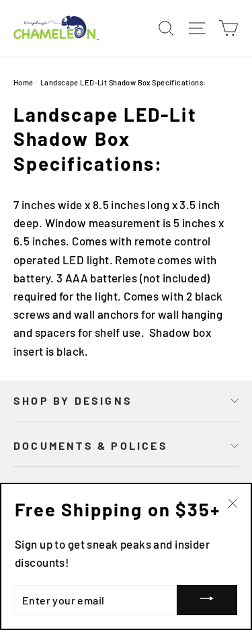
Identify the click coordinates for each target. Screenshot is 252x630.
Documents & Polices (90, 445)
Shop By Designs (72, 400)
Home (23, 82)
